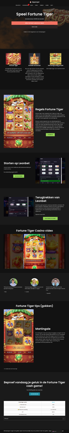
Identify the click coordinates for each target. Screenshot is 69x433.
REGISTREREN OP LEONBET (50, 218)
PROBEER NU (50, 134)
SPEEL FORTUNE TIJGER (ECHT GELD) (34, 23)
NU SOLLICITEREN (18, 176)
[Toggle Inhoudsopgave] (63, 419)
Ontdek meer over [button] (11, 368)
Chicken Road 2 (25, 5)
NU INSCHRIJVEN (34, 394)
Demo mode (34, 26)
